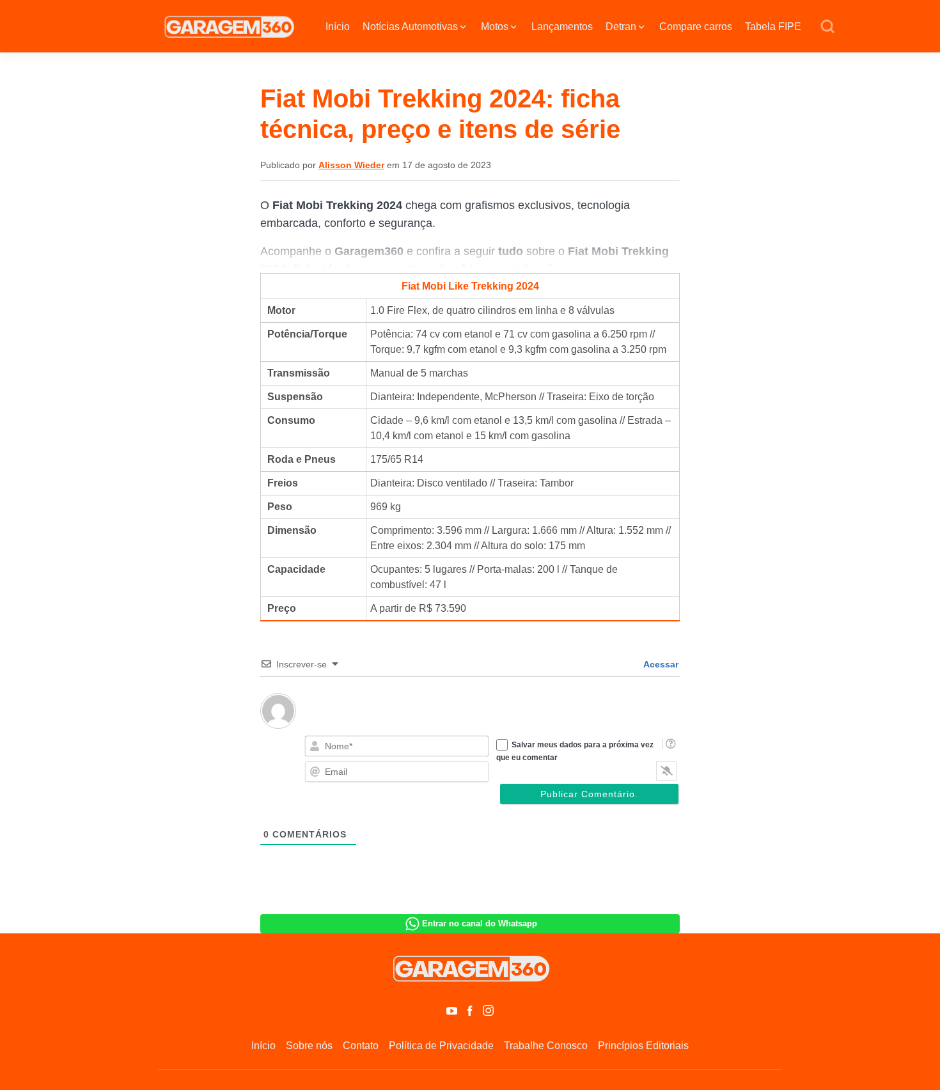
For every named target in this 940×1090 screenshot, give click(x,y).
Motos (494, 26)
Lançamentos (562, 26)
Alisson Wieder (351, 165)
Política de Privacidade (441, 1045)
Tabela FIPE (773, 26)
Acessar (659, 664)
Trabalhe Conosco (546, 1045)
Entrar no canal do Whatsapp (479, 923)
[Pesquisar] (827, 27)
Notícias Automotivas (410, 26)
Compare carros (695, 26)
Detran (621, 26)
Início (337, 26)
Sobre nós (309, 1045)
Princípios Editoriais (643, 1045)
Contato (361, 1045)
